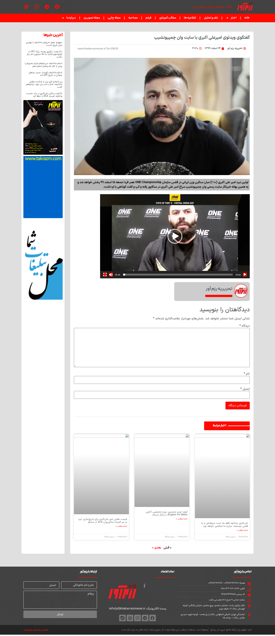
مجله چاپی (114, 18)
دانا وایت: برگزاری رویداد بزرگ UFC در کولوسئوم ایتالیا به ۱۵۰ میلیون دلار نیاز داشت (44, 54)
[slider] (178, 275)
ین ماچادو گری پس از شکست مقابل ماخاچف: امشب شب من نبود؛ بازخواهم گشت (44, 84)
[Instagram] (36, 7)
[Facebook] (57, 7)
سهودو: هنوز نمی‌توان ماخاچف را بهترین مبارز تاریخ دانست (44, 44)
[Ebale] (122, 618)
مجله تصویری (92, 18)
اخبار (233, 18)
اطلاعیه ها (190, 18)
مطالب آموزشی (167, 18)
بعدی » (156, 547)
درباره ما (71, 18)
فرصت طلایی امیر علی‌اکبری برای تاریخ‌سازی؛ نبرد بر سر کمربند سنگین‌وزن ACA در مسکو (102, 520)
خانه (247, 18)
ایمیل (245, 388)
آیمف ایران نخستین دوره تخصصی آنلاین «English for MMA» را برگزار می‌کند (166, 513)
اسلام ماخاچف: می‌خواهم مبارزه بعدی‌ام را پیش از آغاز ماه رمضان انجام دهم (43, 65)
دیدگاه (244, 325)
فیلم (148, 18)
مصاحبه (133, 18)
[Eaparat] (26, 7)
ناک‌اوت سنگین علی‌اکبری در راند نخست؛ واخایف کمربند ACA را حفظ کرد (44, 95)
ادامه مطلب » (242, 530)
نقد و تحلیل (211, 18)
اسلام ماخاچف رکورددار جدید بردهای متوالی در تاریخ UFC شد (45, 74)
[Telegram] (46, 7)
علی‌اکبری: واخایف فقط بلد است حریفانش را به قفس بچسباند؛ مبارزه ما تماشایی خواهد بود (224, 524)
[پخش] (245, 274)
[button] (174, 236)
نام (247, 373)
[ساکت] (111, 274)
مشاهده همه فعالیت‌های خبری (218, 296)
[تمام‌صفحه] (105, 274)
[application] (175, 236)
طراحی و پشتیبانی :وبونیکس (35, 630)
